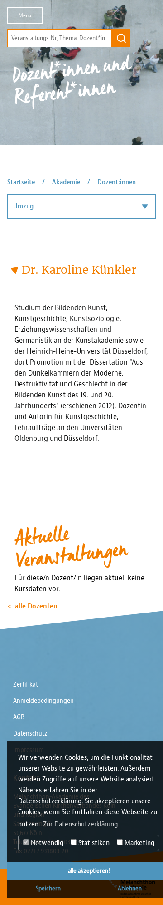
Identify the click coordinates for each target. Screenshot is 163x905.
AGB (18, 717)
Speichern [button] (48, 888)
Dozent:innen (116, 182)
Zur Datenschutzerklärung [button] (80, 824)
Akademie (66, 182)
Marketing (138, 842)
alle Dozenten (36, 606)
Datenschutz (30, 733)
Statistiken (93, 842)
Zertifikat (25, 684)
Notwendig (46, 842)
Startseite (21, 182)
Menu (25, 15)
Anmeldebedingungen (43, 700)
